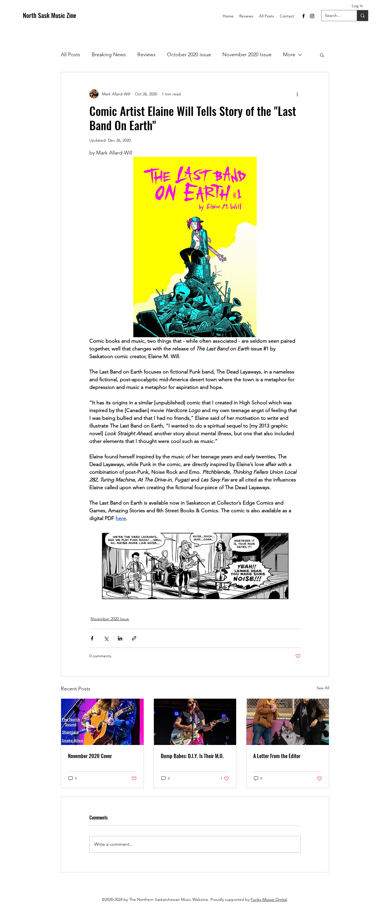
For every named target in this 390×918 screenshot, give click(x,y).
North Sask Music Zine (49, 15)
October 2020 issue (189, 54)
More (289, 54)
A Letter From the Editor (276, 756)
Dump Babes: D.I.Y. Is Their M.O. (192, 756)
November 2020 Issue (247, 54)
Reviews (146, 54)
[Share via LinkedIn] (120, 638)
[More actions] (297, 94)
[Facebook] (303, 16)
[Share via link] (134, 638)
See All (323, 687)
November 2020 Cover (90, 756)
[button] (322, 55)
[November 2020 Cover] (102, 722)
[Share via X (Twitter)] (106, 638)
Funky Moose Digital (269, 899)
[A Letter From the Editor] (287, 722)
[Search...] (362, 15)
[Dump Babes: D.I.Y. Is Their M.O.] (195, 722)
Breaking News (109, 54)
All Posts (70, 54)
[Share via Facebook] (92, 638)
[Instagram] (312, 16)
